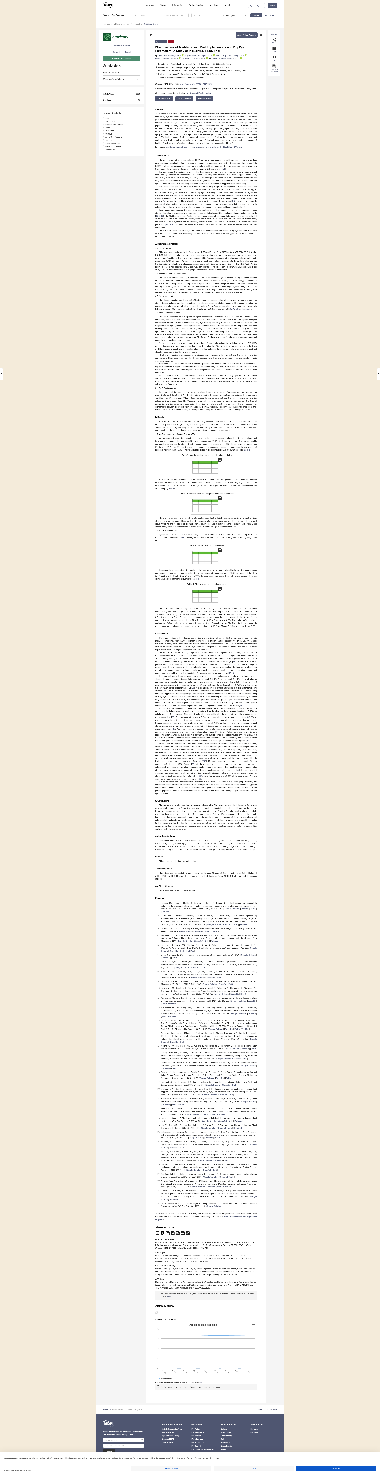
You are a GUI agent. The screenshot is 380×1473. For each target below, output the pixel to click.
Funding (108, 140)
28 (250, 741)
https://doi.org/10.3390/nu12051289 (196, 84)
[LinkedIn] (168, 1234)
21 (241, 691)
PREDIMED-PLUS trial (232, 147)
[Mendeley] (188, 1234)
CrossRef (245, 909)
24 (248, 717)
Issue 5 (137, 24)
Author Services (196, 5)
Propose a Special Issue (122, 58)
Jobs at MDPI (167, 1442)
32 (199, 779)
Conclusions (110, 133)
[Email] (158, 1234)
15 (172, 225)
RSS (260, 1409)
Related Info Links (111, 72)
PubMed (165, 912)
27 (248, 741)
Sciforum (225, 1428)
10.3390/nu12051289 (152, 24)
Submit (272, 5)
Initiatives (214, 5)
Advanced (269, 15)
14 (170, 225)
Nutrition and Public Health (198, 93)
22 (241, 705)
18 (233, 673)
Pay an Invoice (168, 1432)
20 (164, 691)
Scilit (253, 909)
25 (174, 729)
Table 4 (195, 579)
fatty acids (196, 147)
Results (108, 127)
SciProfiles (225, 1442)
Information (177, 5)
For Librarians (197, 1439)
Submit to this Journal (121, 45)
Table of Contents (112, 112)
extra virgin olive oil (211, 147)
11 (159, 216)
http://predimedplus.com (239, 309)
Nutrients (116, 24)
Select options (111, 1439)
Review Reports (184, 98)
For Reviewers (197, 1432)
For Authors (196, 1428)
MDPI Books (226, 1432)
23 (173, 717)
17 (234, 661)
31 (238, 770)
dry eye (187, 147)
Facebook (254, 1432)
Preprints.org (226, 1435)
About (227, 5)
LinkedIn (254, 1428)
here (169, 1297)
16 (176, 658)
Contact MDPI (168, 1439)
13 (167, 225)
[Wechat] (178, 1234)
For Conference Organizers (202, 1449)
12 (162, 216)
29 (205, 761)
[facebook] (173, 1234)
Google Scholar (231, 909)
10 (157, 216)
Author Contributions (113, 137)
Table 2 (171, 488)
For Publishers (197, 1442)
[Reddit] (183, 1234)
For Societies (197, 1446)
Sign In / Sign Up (256, 5)
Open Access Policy (170, 1435)
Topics (163, 5)
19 (193, 688)
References (110, 149)
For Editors (196, 1435)
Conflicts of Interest (113, 146)
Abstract (108, 118)
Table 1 (246, 450)
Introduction (110, 121)
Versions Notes (204, 98)
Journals (150, 5)
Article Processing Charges (174, 1428)
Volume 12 (127, 24)
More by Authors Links (113, 78)
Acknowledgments (112, 143)
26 (216, 732)
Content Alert (271, 1409)
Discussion (109, 130)
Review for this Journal (122, 52)
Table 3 (182, 537)
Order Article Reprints (246, 35)
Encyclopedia (226, 1446)
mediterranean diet (174, 147)
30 (193, 764)
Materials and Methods (114, 124)
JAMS (223, 1449)
